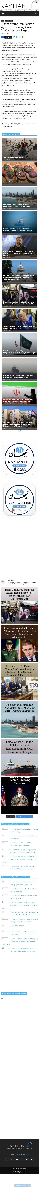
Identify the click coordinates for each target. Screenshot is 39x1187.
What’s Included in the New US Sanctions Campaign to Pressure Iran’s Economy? (18, 400)
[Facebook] (7, 1159)
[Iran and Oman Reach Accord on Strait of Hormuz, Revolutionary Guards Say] (19, 368)
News (2, 20)
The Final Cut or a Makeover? (13, 157)
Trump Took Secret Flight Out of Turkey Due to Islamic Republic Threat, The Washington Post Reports (20, 941)
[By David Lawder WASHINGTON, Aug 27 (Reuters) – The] (19, 681)
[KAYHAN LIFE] (19, 5)
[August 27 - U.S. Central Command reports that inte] (19, 795)
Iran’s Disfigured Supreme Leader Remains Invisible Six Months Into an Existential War (18, 303)
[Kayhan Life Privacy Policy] (19, 1168)
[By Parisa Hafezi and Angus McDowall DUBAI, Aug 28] (19, 605)
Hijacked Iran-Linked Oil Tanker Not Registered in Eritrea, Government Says (17, 230)
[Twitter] (27, 1159)
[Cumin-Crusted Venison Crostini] (19, 173)
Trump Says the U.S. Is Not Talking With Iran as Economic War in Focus (19, 327)
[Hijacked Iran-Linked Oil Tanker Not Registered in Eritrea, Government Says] (19, 222)
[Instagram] (12, 1159)
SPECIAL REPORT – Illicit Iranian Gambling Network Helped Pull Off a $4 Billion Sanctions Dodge (19, 905)
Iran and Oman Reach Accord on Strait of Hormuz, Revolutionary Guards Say (18, 376)
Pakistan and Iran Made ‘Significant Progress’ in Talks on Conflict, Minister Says (19, 352)
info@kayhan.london (23, 1154)
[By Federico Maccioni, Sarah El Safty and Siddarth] (19, 719)
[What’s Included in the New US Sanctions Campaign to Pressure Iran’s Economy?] (19, 393)
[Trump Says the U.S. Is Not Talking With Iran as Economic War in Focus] (19, 320)
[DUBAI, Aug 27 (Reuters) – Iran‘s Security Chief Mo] (19, 643)
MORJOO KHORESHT (18, 926)
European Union (8, 20)
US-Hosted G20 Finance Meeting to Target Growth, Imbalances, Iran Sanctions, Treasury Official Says (18, 277)
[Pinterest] (22, 1159)
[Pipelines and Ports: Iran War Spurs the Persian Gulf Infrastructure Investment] (19, 197)
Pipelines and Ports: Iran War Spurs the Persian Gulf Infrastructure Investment (17, 205)
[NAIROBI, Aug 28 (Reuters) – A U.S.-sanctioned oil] (19, 757)
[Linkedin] (17, 1159)
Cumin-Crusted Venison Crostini (15, 182)
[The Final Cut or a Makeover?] (19, 149)
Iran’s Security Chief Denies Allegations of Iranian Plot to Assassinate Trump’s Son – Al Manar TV (19, 253)
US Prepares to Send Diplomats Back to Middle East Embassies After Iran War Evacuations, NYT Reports (17, 424)
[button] (36, 13)
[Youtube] (32, 1159)
